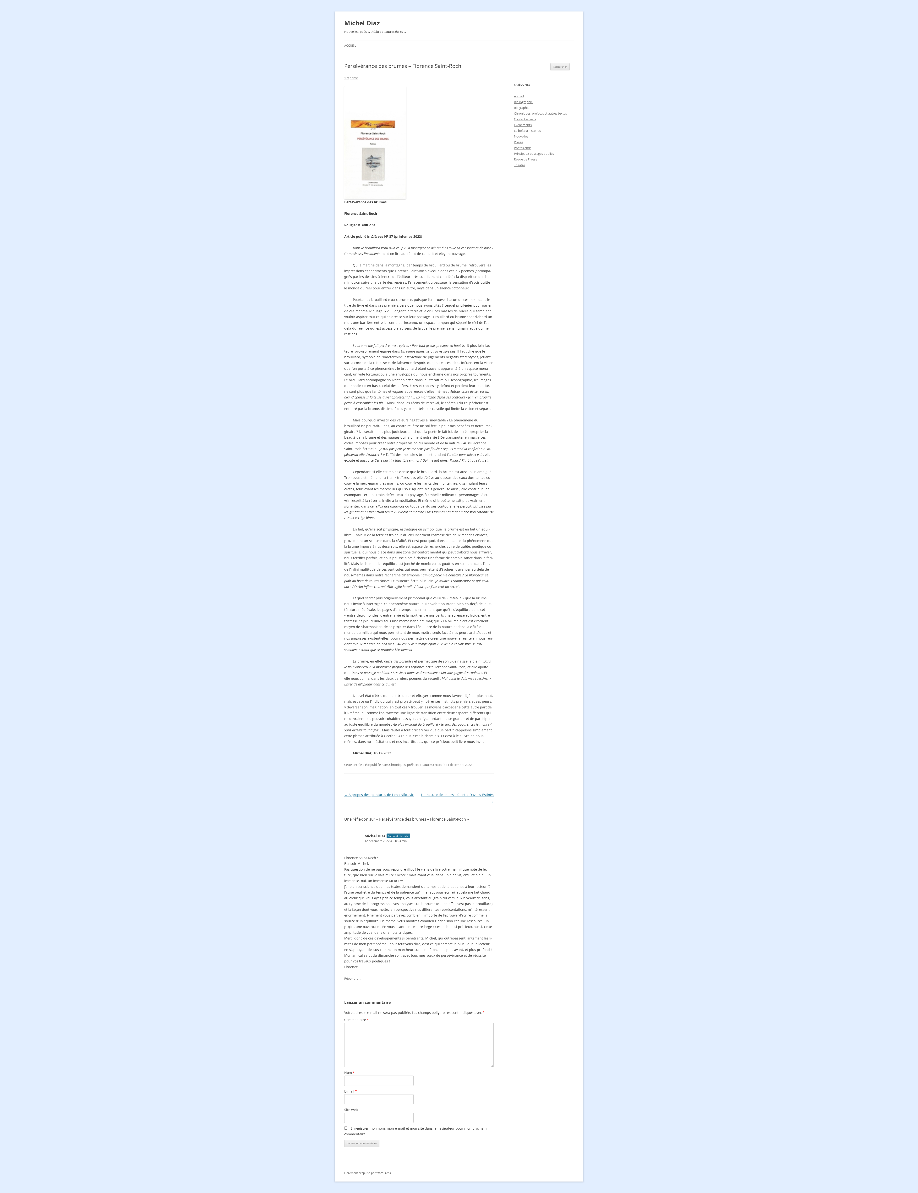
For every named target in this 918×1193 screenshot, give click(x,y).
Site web (351, 1109)
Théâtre (519, 165)
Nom (349, 1072)
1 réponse (351, 78)
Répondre (351, 978)
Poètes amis (522, 148)
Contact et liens (525, 119)
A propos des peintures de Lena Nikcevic (379, 794)
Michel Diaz (362, 23)
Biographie (521, 107)
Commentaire (356, 1019)
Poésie (518, 142)
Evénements (523, 125)
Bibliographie (523, 102)
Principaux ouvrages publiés (534, 153)
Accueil (350, 46)
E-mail (350, 1091)
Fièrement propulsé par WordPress (367, 1173)
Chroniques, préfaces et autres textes (415, 764)
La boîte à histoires (527, 130)
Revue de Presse (525, 159)
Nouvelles (521, 136)
